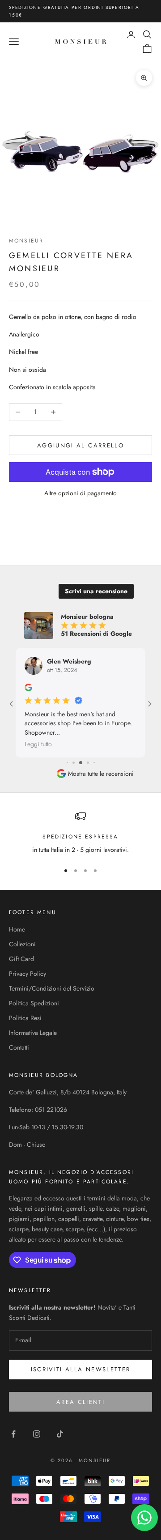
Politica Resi (25, 1017)
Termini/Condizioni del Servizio (51, 988)
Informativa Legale (33, 1032)
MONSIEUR (26, 241)
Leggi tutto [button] (38, 744)
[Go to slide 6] (80, 762)
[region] (80, 833)
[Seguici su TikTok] (59, 1433)
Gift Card (21, 958)
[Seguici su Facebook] (13, 1433)
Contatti (19, 1047)
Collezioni (22, 944)
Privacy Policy (27, 973)
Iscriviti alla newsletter (81, 1369)
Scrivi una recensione (96, 591)
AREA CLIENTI (80, 1402)
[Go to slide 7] (88, 762)
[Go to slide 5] (73, 762)
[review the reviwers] (28, 687)
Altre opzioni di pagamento (80, 493)
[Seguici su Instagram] (36, 1433)
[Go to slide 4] (67, 762)
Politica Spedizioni (34, 1003)
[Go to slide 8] (94, 762)
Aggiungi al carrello (80, 445)
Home (17, 929)
